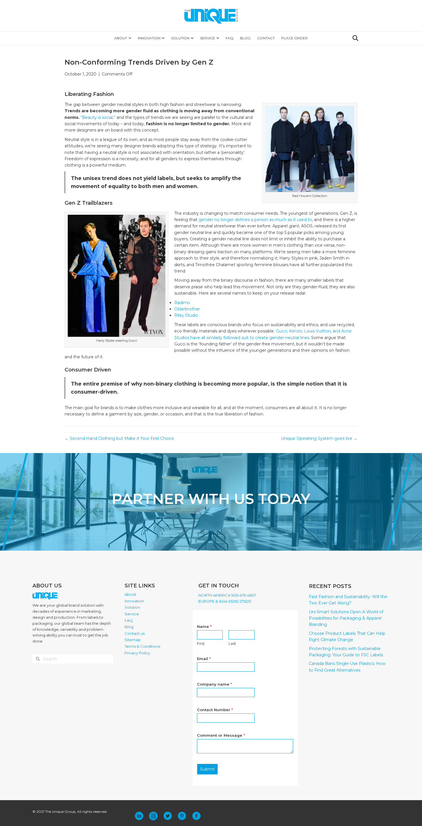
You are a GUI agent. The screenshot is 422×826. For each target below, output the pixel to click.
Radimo (182, 302)
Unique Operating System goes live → (319, 438)
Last (232, 643)
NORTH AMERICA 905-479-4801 (227, 595)
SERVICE (207, 38)
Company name (214, 684)
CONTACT (266, 38)
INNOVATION (149, 38)
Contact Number (215, 709)
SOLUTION (180, 38)
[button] (139, 816)
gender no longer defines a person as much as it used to (255, 219)
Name (204, 626)
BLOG (245, 38)
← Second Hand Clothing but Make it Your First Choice (119, 438)
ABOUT (120, 38)
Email (204, 658)
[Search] (353, 38)
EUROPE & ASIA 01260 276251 (224, 601)
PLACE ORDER (294, 38)
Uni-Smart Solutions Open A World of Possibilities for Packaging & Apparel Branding (346, 618)
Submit (207, 769)
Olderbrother (187, 309)
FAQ (229, 38)
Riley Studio (186, 315)
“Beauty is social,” (98, 117)
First (201, 643)
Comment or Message (221, 735)
